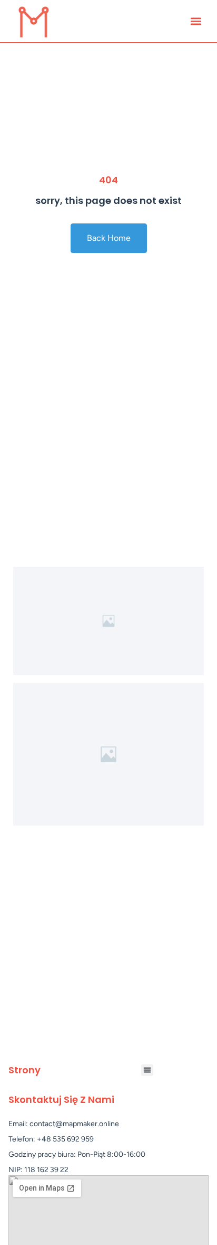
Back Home (109, 238)
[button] (195, 21)
